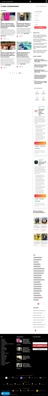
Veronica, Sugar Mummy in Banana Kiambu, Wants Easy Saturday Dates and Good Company (8, 55)
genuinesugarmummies (37, 277)
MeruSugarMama (36, 293)
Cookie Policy (4, 342)
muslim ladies (36, 299)
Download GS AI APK (40, 195)
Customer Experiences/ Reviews (8, 343)
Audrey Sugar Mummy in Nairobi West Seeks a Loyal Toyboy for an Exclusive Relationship (23, 55)
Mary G (3, 350)
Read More (3, 36)
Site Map (3, 360)
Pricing (3, 354)
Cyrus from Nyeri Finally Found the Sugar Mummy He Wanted (26, 358)
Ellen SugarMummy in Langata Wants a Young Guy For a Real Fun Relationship (40, 82)
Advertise (3, 340)
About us (3, 339)
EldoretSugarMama (37, 264)
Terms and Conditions (6, 362)
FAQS (3, 346)
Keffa (35, 245)
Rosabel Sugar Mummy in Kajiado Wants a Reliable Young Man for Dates (23, 25)
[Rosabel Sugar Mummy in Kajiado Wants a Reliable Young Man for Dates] (24, 16)
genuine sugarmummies (37, 275)
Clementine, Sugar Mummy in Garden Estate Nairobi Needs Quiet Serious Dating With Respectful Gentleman (40, 77)
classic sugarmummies (37, 259)
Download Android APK (40, 143)
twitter (33, 394)
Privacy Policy (4, 355)
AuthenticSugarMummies (38, 257)
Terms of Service (5, 363)
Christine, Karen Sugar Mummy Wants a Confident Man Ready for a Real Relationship (40, 40)
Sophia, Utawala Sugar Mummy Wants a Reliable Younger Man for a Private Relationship (8, 26)
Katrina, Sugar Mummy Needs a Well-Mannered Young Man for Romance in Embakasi (40, 65)
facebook (38, 394)
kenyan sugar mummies (37, 286)
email (46, 394)
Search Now (41, 27)
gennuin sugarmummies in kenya (39, 268)
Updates (3, 364)
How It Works (4, 349)
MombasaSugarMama (37, 295)
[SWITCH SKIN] (30, 1)
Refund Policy (4, 356)
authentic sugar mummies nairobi (40, 310)
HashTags (3, 347)
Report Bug (4, 357)
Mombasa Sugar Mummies (38, 297)
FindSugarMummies (37, 266)
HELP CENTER (4, 348)
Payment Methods (5, 353)
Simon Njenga (37, 229)
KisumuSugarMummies (37, 288)
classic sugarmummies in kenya (40, 317)
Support (3, 361)
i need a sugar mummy (37, 284)
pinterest (42, 394)
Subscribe (40, 345)
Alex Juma (43, 245)
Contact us (4, 341)
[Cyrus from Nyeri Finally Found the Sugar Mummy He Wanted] (19, 357)
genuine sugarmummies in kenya (39, 279)
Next (20, 73)
